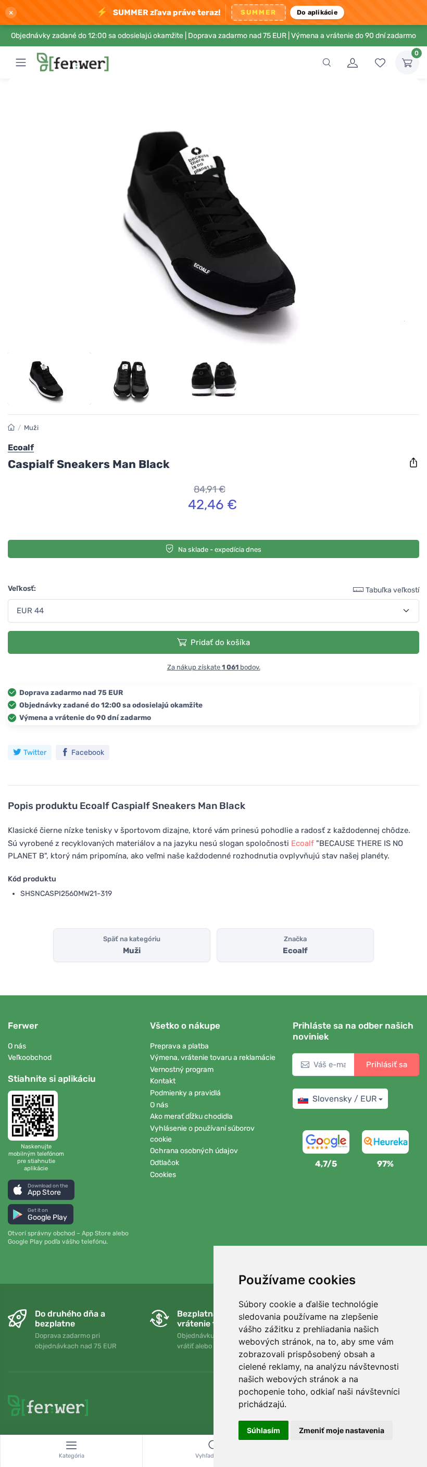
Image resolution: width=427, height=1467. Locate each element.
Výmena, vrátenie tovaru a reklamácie (212, 1057)
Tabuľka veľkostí (392, 590)
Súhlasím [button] (263, 1430)
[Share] (413, 463)
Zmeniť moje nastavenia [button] (341, 1430)
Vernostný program (182, 1069)
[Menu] (21, 62)
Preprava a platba (179, 1046)
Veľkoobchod (30, 1057)
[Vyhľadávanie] (326, 62)
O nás (17, 1046)
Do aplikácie (317, 12)
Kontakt (162, 1081)
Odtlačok (164, 1162)
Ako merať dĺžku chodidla (191, 1116)
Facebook (87, 752)
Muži (31, 428)
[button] (41, 1190)
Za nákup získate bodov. (213, 667)
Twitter (34, 752)
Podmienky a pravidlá (185, 1093)
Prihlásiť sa (386, 1064)
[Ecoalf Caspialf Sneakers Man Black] (213, 218)
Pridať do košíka (220, 642)
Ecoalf (302, 843)
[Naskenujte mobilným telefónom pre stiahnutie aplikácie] (36, 1116)
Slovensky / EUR (344, 1099)
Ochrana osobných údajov (194, 1150)
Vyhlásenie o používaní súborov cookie (202, 1134)
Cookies (163, 1174)
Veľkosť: (22, 588)
